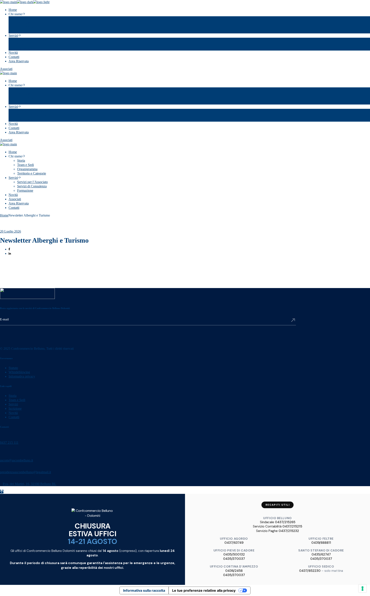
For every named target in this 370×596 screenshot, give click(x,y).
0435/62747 (321, 554)
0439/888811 (321, 543)
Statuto (13, 368)
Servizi (13, 404)
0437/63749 (233, 543)
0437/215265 (285, 522)
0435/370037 (234, 559)
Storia (12, 395)
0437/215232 (289, 531)
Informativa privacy (22, 376)
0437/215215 (292, 526)
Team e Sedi (17, 400)
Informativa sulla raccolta (144, 590)
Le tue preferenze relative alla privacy (204, 590)
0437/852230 (310, 571)
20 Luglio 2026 (10, 231)
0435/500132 (234, 554)
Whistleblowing (19, 372)
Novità (13, 413)
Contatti (14, 417)
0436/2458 (234, 571)
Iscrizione (15, 408)
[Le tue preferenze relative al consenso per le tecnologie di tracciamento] (362, 588)
